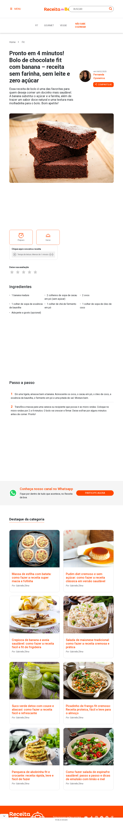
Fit (36, 25)
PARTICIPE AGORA (95, 493)
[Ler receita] (15, 254)
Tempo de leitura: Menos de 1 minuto (33, 254)
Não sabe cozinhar (80, 25)
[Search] (110, 9)
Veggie (63, 25)
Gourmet (49, 25)
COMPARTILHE (105, 84)
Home (12, 42)
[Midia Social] (85, 817)
